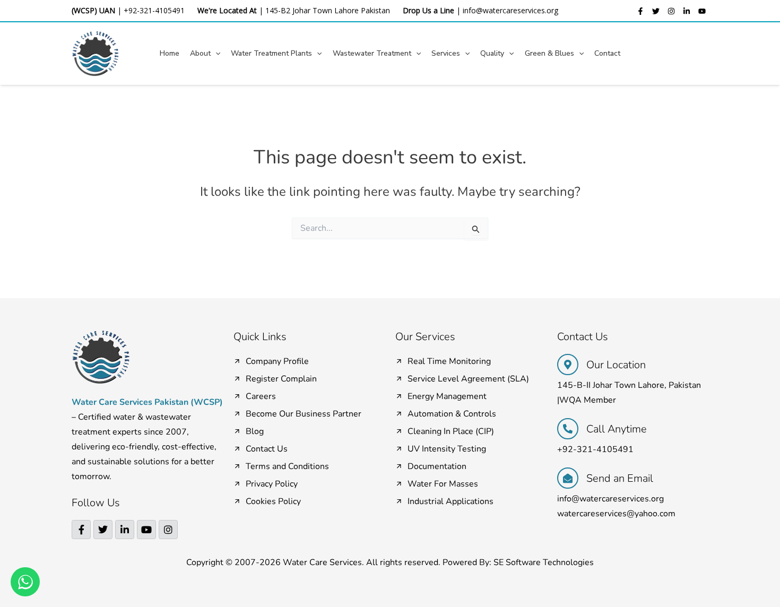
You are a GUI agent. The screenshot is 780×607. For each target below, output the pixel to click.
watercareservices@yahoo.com (616, 513)
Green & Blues (549, 53)
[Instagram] (671, 11)
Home (169, 53)
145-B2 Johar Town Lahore (312, 10)
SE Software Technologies (543, 562)
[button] (215, 53)
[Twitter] (655, 11)
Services (445, 53)
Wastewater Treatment (372, 53)
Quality (492, 53)
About (200, 53)
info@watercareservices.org (510, 10)
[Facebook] (640, 11)
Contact (607, 53)
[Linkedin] (686, 11)
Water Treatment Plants (271, 53)
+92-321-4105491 (154, 10)
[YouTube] (702, 11)
